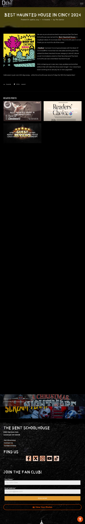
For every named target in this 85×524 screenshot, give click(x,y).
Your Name (9, 479)
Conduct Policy (10, 445)
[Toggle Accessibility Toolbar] (80, 519)
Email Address (10, 488)
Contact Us (8, 443)
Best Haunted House (67, 37)
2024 (18, 84)
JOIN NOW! (42, 498)
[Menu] (81, 3)
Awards (47, 20)
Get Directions (10, 440)
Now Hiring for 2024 (75, 412)
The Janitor (60, 20)
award (23, 84)
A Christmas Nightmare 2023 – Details (16, 400)
